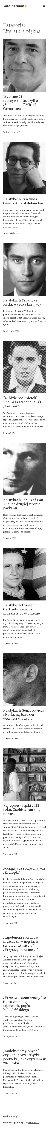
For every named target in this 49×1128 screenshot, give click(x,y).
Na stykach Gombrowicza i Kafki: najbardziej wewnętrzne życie (23, 714)
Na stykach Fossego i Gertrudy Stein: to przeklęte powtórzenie (21, 609)
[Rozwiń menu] (44, 6)
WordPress (33, 1122)
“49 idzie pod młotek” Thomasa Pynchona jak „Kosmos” (22, 402)
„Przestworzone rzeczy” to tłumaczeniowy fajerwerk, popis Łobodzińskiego (24, 1003)
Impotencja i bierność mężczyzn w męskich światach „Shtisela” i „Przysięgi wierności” (21, 943)
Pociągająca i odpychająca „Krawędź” (24, 870)
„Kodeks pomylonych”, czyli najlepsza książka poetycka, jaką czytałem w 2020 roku (24, 1057)
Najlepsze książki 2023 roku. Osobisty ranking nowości (22, 809)
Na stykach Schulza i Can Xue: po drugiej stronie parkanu (23, 504)
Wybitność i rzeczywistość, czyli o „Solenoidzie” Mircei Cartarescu (20, 102)
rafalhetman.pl (10, 1116)
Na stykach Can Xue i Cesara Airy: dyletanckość (24, 201)
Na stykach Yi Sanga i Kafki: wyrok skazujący (22, 302)
